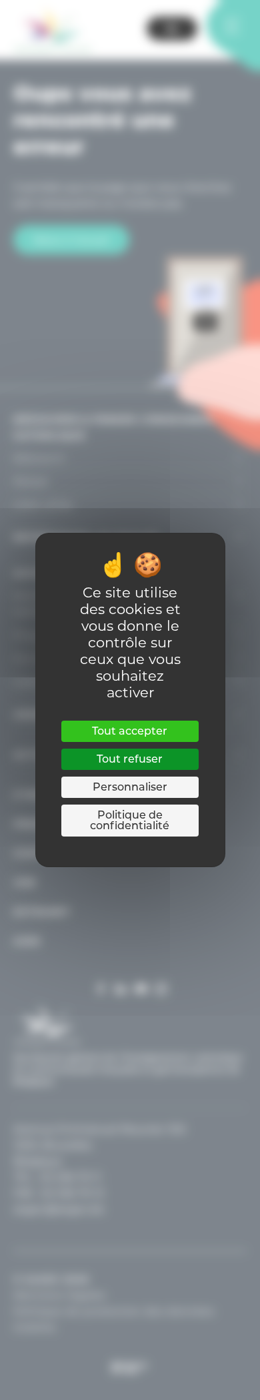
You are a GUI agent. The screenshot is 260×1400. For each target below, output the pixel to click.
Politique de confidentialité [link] (129, 820)
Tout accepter (129, 731)
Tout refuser (130, 759)
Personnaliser (130, 787)
